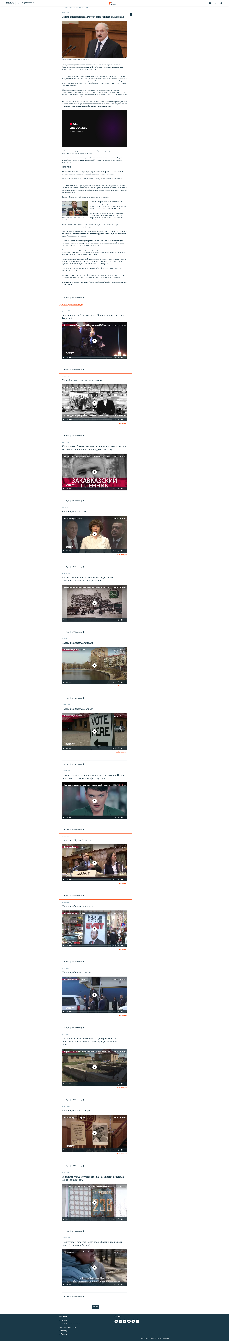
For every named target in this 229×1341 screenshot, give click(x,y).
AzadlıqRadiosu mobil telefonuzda (69, 1324)
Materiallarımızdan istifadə (67, 1327)
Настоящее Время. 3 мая (73, 518)
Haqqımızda (63, 1320)
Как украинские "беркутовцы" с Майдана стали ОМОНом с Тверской (89, 325)
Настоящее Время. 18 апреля (74, 913)
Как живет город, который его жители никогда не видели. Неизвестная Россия (93, 1187)
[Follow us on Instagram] (120, 1321)
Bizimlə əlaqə (63, 1331)
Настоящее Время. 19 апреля (74, 847)
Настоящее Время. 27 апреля (74, 650)
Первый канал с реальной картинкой (77, 387)
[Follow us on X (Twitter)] (124, 1321)
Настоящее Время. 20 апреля (74, 716)
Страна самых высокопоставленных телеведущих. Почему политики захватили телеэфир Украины (100, 785)
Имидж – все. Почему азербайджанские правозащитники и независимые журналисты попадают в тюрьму (103, 456)
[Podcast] (137, 1321)
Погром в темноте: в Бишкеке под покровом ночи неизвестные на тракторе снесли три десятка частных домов (105, 1052)
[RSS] (133, 1321)
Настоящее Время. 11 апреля (74, 1118)
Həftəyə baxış (63, 1334)
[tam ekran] (125, 357)
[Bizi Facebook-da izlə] (221, 3)
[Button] (66, 298)
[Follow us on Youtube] (129, 1321)
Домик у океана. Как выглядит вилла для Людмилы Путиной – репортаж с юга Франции (97, 588)
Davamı (95, 1307)
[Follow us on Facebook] (116, 1321)
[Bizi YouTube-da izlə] (210, 3)
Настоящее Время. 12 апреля (74, 979)
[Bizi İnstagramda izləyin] (215, 3)
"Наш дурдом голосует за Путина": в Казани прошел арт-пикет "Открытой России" (94, 1252)
